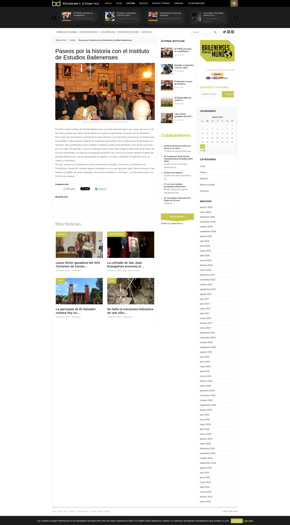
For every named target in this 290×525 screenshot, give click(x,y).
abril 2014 (204, 487)
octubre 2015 (206, 400)
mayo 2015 (205, 424)
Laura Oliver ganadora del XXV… (183, 115)
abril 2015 (204, 429)
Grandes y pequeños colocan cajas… (126, 14)
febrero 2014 (206, 496)
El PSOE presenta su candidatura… (182, 50)
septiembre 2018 (208, 231)
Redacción (76, 271)
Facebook (228, 31)
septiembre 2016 (208, 347)
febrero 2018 (206, 265)
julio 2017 (204, 299)
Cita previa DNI (107, 32)
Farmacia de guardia (66, 32)
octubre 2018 (206, 226)
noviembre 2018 (208, 222)
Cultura (130, 3)
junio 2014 (205, 477)
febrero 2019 (206, 207)
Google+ (232, 31)
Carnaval (179, 3)
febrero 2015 (206, 439)
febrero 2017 (206, 323)
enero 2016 (205, 386)
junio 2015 (205, 419)
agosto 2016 (206, 352)
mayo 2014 (205, 482)
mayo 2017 (205, 308)
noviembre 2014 (208, 453)
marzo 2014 (205, 492)
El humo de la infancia (173, 173)
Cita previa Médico (88, 32)
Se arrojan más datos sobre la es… (213, 14)
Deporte (143, 3)
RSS (234, 3)
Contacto (146, 32)
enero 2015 (205, 443)
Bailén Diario (61, 40)
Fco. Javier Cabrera (131, 271)
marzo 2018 (205, 260)
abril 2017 (204, 313)
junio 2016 (205, 361)
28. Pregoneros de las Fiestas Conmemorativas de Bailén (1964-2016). (178, 158)
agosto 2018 (206, 236)
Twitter (224, 31)
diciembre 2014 (207, 448)
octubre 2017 (206, 284)
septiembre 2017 (208, 289)
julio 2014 (204, 472)
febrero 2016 (206, 381)
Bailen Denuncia (104, 511)
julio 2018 (204, 241)
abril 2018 (204, 255)
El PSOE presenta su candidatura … (83, 14)
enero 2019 (205, 212)
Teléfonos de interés (128, 32)
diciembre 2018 (207, 217)
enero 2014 (205, 501)
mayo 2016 (205, 366)
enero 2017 (205, 328)
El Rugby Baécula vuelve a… (182, 99)
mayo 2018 (205, 250)
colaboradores (196, 3)
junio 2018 (205, 246)
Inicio (108, 3)
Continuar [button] (237, 521)
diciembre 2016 (207, 332)
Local (119, 3)
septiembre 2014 (208, 463)
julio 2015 (204, 414)
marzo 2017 (205, 318)
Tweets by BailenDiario (172, 223)
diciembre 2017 (207, 275)
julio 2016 (204, 357)
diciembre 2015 (207, 390)
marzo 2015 (205, 434)
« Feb (203, 150)
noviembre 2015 (208, 395)
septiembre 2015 (208, 405)
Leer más (248, 520)
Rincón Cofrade (160, 3)
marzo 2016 (205, 376)
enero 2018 (205, 270)
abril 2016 (204, 371)
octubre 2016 (206, 342)
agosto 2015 (206, 410)
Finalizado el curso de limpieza (183, 82)
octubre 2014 (206, 458)
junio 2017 (205, 304)
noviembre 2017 (208, 279)
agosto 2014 (206, 468)
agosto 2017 (206, 294)
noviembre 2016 (208, 337)
